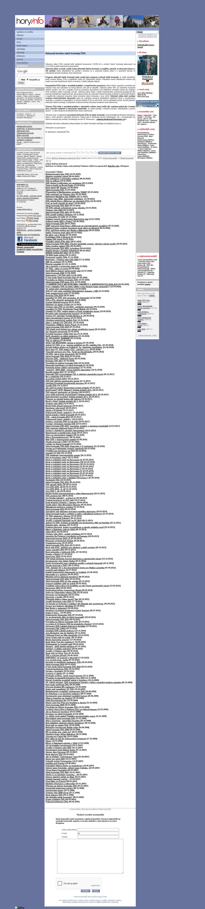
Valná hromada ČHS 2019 (57, 327)
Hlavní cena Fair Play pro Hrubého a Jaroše (65, 703)
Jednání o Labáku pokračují (58, 649)
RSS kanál (34, 218)
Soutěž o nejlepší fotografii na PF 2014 (63, 520)
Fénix (34, 101)
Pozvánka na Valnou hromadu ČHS (61, 280)
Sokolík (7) (141, 272)
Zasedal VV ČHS (53, 453)
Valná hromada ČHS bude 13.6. (59, 282)
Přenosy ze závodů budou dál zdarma (63, 399)
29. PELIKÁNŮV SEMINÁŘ (57, 338)
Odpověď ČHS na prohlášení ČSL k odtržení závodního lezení (74, 374)
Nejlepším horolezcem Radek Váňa (61, 727)
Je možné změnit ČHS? (56, 379)
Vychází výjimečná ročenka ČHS (60, 424)
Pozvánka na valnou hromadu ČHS (61, 363)
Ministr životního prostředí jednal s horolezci (66, 680)
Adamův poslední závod (56, 176)
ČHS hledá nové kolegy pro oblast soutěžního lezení (69, 329)
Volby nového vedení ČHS (57, 246)
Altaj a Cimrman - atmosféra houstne (62, 721)
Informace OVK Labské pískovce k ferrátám (65, 626)
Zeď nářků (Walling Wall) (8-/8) (144, 94)
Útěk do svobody (53, 262)
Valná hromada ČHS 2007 (57, 772)
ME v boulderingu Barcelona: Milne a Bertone (26, 166)
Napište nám (113, 166)
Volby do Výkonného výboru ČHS (61, 592)
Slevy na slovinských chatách (59, 435)
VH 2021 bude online (55, 255)
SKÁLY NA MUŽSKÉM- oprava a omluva (63, 343)
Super (139, 115)
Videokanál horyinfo (25, 133)
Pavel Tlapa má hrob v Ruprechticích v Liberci (25, 93)
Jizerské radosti (148, 122)
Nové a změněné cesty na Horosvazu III (63, 473)
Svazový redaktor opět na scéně (60, 583)
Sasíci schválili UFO (54, 550)
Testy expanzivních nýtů (56, 293)
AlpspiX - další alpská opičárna (59, 646)
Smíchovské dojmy (54, 790)
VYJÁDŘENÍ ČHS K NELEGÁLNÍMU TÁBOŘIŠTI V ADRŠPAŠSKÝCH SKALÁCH (81, 284)
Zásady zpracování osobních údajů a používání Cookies (30, 249)
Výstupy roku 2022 (54, 210)
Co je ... (20, 142)
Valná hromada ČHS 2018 (57, 356)
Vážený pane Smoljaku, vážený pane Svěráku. (66, 768)
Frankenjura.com (53, 543)
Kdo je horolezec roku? (56, 457)
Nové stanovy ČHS (54, 754)
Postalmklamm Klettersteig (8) (143, 268)
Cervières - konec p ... (25, 114)
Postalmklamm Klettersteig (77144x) (145, 133)
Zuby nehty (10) (143, 263)
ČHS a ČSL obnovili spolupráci (59, 300)
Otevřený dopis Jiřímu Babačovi (60, 734)
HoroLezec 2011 (52, 588)
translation (22, 63)
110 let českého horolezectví (58, 745)
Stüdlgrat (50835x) (144, 142)
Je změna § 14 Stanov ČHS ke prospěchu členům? (68, 624)
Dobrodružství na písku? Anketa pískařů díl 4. (66, 397)
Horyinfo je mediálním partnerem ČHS (63, 662)
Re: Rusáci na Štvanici (33, 98)
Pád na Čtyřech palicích (31, 162)
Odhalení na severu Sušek (57, 304)
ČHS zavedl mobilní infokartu (59, 215)
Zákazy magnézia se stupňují (58, 698)
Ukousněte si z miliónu (56, 574)
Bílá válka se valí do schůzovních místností (65, 739)
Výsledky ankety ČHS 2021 (57, 242)
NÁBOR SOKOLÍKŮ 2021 (56, 253)
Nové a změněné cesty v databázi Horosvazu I (66, 478)
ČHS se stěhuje (52, 181)
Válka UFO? (51, 532)
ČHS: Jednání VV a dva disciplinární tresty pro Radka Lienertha (74, 568)
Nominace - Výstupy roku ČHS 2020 (61, 260)
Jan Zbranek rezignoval (56, 331)
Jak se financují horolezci (57, 712)
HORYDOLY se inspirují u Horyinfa (61, 658)
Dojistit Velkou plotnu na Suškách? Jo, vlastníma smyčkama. (73, 347)
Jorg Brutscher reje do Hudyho (59, 633)
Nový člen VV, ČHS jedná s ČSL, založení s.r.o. (67, 349)
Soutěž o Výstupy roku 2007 (58, 748)
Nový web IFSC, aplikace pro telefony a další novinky (70, 547)
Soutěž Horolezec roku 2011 (58, 601)
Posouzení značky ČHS (56, 257)
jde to (145, 119)
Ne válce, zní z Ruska (55, 235)
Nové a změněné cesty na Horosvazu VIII (64, 462)
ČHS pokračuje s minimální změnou (62, 179)
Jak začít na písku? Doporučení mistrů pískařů (67, 388)
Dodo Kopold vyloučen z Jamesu (60, 502)
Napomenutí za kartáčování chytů (60, 433)
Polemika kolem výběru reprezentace (62, 367)
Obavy (48, 741)
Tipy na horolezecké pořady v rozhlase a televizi (29, 138)
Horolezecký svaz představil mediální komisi (66, 696)
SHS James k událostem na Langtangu (63, 183)
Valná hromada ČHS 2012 (57, 579)
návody (20, 52)
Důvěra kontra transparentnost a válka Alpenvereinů (69, 493)
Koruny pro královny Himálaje (59, 606)
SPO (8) (150, 265)
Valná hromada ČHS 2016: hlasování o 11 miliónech (69, 446)
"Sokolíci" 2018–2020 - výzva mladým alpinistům (68, 370)
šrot (38, 101)
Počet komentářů (110, 158)
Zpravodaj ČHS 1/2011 (55, 628)
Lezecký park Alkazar (55, 570)
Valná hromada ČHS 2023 (57, 206)
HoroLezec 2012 (52, 556)
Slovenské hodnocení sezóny (59, 788)
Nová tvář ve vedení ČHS (56, 725)
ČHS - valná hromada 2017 (57, 417)
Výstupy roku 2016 (54, 403)
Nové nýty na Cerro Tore (56, 653)
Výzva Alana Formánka (56, 770)
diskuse (21, 56)
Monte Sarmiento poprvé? (57, 640)
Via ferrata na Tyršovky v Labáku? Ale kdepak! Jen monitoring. (74, 604)
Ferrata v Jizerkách (54, 671)
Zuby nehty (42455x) (145, 146)
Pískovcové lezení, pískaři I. (58, 419)
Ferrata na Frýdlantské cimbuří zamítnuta (64, 448)
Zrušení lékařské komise (56, 302)
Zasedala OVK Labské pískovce (60, 631)
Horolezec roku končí (55, 408)
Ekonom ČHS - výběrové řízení (59, 358)
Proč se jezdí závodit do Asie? (59, 203)
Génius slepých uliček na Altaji (59, 777)
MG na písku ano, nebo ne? (58, 732)
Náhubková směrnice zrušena (59, 507)
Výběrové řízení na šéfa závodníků (61, 635)
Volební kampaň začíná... (57, 779)
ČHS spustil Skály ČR (55, 484)
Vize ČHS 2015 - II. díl (55, 489)
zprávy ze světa (25, 32)
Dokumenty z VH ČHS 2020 (57, 275)
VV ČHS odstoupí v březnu (57, 516)
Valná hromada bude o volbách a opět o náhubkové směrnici (73, 514)
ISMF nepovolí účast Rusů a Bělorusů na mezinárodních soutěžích (76, 226)
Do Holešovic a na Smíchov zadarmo (62, 694)
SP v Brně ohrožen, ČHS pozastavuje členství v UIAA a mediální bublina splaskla (83, 682)
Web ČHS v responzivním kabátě (60, 439)
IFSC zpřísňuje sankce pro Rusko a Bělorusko (66, 230)
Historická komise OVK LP (57, 538)
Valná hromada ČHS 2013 (57, 545)
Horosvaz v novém (54, 597)
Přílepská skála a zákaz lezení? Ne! (61, 599)
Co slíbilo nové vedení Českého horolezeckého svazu (70, 716)
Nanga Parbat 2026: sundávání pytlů (29, 157)
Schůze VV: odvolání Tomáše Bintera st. (64, 316)
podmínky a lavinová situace (29, 128)
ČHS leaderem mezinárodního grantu (62, 455)
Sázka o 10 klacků (53, 410)
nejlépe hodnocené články (26, 176)
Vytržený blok (22, 103)
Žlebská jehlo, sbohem (56, 525)
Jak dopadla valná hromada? (58, 797)
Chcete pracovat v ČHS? (56, 442)
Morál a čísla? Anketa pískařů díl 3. (61, 401)
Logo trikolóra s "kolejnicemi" (143, 313)
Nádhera (27, 101)
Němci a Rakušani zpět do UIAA (60, 529)
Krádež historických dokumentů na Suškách (65, 572)
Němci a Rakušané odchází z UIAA (61, 743)
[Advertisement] (88, 7)
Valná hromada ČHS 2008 (57, 730)
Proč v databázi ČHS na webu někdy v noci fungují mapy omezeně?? (77, 287)
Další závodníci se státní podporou (61, 336)
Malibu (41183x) (143, 151)
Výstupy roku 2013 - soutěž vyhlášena (62, 534)
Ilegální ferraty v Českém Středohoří (62, 251)
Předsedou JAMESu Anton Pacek (60, 325)
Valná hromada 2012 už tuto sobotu (61, 581)
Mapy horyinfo (23, 135)
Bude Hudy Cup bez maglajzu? (59, 642)
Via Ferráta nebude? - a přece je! (60, 498)
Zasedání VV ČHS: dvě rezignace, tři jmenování (67, 298)
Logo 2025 (141, 329)
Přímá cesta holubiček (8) (146, 269)
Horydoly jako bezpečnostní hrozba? (62, 313)
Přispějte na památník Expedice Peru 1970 (65, 678)
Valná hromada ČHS (54, 190)
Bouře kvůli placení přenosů (58, 406)
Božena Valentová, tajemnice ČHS (66, 158)
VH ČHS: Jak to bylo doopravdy (60, 354)
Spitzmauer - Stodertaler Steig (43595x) (147, 144)
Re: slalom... (142, 124)
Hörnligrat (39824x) (144, 158)
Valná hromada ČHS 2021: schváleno (62, 248)
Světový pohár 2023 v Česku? (59, 221)
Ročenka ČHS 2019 (54, 296)
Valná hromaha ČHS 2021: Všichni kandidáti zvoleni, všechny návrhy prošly (80, 244)
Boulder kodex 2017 (54, 372)
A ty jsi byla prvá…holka (56, 660)
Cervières (20, 116)
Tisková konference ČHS (56, 669)
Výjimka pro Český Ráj (55, 736)
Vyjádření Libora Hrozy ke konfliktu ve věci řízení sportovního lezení (77, 586)
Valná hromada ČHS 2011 (57, 619)
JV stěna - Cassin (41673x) (147, 148)
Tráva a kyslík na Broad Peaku (59, 185)
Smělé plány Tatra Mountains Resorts (62, 505)
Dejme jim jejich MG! (55, 759)
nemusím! (148, 115)
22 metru (148, 117)
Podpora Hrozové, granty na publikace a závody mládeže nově (74, 527)
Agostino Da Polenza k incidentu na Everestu (66, 536)
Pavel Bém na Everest (55, 781)
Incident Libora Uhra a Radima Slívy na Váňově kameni (71, 709)
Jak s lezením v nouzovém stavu (60, 266)
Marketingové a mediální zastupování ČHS (65, 691)
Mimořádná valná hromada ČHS (60, 718)
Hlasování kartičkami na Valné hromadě (64, 365)
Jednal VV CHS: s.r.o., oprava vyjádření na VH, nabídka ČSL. (73, 345)
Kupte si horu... (52, 613)
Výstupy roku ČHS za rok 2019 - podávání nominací (69, 307)
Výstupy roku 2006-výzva (56, 793)
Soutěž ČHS (51, 385)
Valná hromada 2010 (54, 664)
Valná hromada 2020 (54, 273)
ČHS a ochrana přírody (56, 655)
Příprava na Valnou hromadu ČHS (61, 786)
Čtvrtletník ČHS (52, 480)
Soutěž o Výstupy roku (56, 651)
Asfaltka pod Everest (55, 763)
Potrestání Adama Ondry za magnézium (64, 766)
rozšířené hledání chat (147, 37)
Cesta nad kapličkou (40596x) (146, 151)
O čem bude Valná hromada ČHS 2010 (63, 667)
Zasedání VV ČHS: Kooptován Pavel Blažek (65, 309)
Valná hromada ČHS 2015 (57, 482)
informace (22, 45)
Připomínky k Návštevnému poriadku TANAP (66, 192)
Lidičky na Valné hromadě (57, 444)
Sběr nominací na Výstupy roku (60, 194)
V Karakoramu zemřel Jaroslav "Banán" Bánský (27, 155)
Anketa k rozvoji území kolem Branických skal (66, 219)
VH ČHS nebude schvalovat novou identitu (65, 208)
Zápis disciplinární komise (57, 318)
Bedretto (30, 116)
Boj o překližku (52, 376)
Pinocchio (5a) (143, 96)
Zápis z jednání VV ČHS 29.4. (59, 322)
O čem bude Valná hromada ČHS (60, 278)
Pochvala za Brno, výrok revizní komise (63, 676)
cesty (19, 38)
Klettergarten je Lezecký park (58, 644)
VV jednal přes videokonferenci (60, 289)
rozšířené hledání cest (147, 35)
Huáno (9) (141, 265)
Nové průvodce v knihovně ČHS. (60, 552)
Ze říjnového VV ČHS (55, 217)
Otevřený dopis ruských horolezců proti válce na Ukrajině (72, 228)
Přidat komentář (126, 158)
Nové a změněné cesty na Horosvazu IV (63, 471)
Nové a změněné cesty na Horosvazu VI (63, 466)
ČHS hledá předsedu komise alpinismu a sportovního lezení (73, 559)
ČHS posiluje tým (53, 496)
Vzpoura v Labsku (53, 673)
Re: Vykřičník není (144, 119)
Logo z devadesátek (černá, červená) (144, 307)
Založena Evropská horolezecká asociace (64, 383)
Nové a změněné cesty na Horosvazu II (63, 475)
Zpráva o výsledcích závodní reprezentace (64, 430)
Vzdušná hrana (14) (146, 261)
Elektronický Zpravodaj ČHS (58, 615)
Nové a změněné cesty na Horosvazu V (63, 469)
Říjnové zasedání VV (55, 264)
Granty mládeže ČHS (55, 799)
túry (19, 42)
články (20, 35)
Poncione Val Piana (23, 117)
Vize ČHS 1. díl (52, 491)
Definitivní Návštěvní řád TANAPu (60, 197)
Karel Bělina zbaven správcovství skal (63, 271)
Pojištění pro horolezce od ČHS (60, 451)
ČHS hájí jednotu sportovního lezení (62, 381)
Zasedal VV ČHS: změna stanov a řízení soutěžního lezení (72, 311)
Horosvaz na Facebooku (56, 595)
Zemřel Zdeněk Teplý (24, 160)
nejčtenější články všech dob (27, 174)
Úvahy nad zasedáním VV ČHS (59, 689)
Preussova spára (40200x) (143, 155)
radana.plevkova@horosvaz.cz (110, 119)
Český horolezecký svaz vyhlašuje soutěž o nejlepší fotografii (74, 563)
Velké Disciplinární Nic (55, 700)
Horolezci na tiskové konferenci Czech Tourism (67, 610)
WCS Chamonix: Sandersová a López (29, 170)
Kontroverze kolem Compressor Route (63, 590)
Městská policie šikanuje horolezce (61, 577)
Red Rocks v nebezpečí (56, 608)
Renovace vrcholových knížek (59, 541)
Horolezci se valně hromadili (58, 714)
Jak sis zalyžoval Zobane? (57, 518)
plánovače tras (23, 131)
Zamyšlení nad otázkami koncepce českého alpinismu (70, 511)
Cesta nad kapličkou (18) (147, 260)
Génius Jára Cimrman (55, 752)
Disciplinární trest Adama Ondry (60, 750)
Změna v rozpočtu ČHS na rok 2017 (61, 421)
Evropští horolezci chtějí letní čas (61, 334)
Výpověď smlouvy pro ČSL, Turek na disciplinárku (68, 352)
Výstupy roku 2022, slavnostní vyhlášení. (64, 199)
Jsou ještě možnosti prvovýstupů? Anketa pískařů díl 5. (71, 394)
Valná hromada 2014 (54, 509)
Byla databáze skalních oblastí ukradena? (64, 723)
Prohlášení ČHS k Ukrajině (57, 237)
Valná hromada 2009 (54, 705)
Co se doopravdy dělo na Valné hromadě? (64, 617)
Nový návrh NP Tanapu (56, 188)
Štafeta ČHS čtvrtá (53, 239)
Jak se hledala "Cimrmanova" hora (61, 757)
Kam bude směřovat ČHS (57, 685)
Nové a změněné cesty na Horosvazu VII (64, 464)
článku (152, 295)
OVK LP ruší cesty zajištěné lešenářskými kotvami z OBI (71, 291)
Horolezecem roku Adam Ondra (60, 561)
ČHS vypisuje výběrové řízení (59, 428)
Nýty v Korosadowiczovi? (57, 437)
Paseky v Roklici (53, 554)
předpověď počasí (24, 126)
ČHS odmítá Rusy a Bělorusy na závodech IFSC (67, 201)
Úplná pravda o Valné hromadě (59, 415)
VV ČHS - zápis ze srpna (56, 269)
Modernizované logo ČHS (57, 174)
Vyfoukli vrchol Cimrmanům (58, 761)
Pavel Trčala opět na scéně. (58, 637)
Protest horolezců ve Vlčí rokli (59, 500)
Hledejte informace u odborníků (60, 784)
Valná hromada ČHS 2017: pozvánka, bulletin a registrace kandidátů (76, 426)
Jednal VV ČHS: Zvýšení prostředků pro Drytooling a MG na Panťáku (77, 523)
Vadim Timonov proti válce (58, 233)
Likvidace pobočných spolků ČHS (61, 320)
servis (20, 59)
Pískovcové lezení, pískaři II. (58, 412)
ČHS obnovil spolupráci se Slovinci (62, 392)
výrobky (21, 49)
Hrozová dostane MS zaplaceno (60, 687)
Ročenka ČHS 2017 (54, 361)
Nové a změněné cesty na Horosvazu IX (63, 460)
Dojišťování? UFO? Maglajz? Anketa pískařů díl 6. (68, 390)
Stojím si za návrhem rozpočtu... (60, 775)
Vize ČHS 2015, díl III (55, 487)
